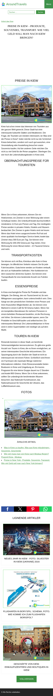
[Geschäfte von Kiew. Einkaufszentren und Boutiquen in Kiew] (26, 643)
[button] (7, 509)
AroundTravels (16, 4)
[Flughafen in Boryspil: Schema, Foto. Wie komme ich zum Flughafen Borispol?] (26, 589)
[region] (26, 59)
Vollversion (27, 679)
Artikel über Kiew (7, 21)
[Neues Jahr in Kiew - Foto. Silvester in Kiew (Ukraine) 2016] (26, 539)
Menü (48, 4)
